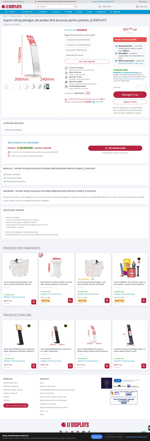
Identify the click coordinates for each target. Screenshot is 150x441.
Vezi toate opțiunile (87, 61)
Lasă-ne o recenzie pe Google (16, 405)
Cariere (6, 397)
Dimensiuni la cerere (74, 55)
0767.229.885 (17, 1)
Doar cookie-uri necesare (114, 437)
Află (87, 93)
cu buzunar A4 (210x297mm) (78, 40)
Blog (42, 383)
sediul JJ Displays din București (131, 63)
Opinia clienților (10, 393)
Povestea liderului (11, 386)
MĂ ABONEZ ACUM (115, 148)
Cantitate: (116, 87)
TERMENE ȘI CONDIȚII (48, 404)
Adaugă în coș (130, 94)
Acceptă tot (96, 437)
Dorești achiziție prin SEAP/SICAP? (103, 1)
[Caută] (75, 6)
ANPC (42, 414)
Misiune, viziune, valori (12, 390)
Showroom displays (16, 16)
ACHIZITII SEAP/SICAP (47, 386)
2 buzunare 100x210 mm (76, 50)
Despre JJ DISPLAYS (10, 383)
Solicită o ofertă (129, 102)
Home (5, 16)
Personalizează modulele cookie (54, 407)
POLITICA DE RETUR (47, 393)
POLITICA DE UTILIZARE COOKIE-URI (53, 397)
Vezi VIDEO (97, 102)
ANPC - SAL (44, 411)
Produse (12, 12)
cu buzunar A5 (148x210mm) (78, 45)
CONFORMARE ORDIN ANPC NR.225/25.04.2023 (57, 390)
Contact (144, 2)
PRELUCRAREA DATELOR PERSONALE (53, 400)
